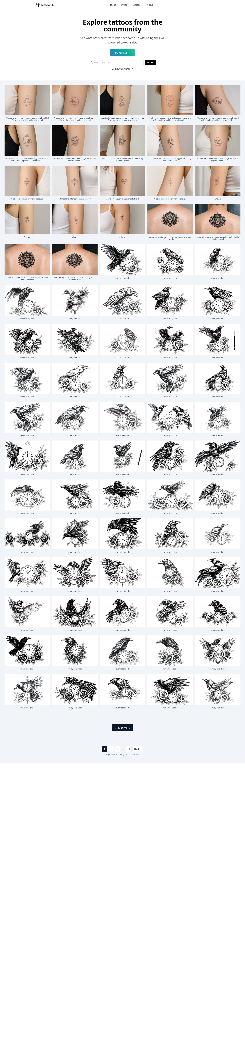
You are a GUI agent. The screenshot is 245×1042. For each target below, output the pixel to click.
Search (150, 62)
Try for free (121, 52)
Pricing (149, 4)
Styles (124, 4)
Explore (136, 4)
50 (128, 749)
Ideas (113, 4)
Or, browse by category (122, 68)
